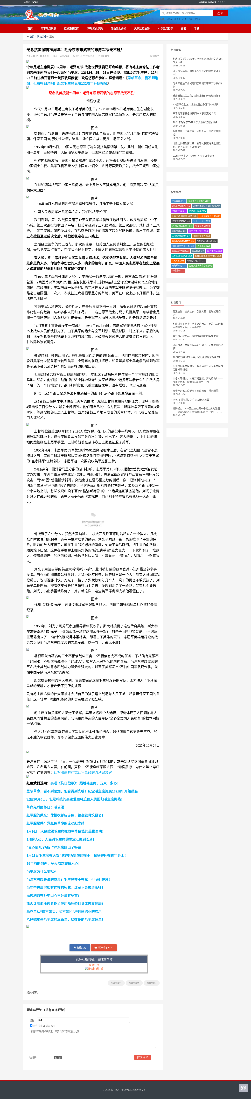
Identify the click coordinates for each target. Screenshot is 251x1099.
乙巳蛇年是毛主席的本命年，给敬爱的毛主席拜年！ (65, 920)
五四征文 (198, 251)
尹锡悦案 (178, 270)
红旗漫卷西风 (71, 28)
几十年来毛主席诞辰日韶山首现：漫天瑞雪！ (197, 390)
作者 (183, 28)
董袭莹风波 (179, 231)
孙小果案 (203, 246)
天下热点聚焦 (48, 28)
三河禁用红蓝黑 (181, 236)
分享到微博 (134, 983)
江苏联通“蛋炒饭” (182, 256)
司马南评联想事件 (199, 201)
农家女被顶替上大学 (183, 241)
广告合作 (222, 2)
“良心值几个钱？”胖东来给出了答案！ (55, 847)
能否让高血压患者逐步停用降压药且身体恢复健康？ (65, 904)
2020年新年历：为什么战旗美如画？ (192, 399)
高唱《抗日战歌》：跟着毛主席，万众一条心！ (85, 783)
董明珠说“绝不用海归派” (208, 256)
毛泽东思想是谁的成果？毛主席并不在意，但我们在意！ (69, 879)
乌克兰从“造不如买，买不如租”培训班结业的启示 (64, 912)
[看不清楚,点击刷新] (58, 1057)
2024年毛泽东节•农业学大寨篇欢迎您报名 (195, 122)
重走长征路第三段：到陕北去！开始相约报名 (197, 95)
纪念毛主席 (179, 211)
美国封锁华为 (201, 236)
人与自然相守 (165, 28)
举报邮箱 (212, 2)
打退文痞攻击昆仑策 (200, 266)
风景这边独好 (142, 28)
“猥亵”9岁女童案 (207, 241)
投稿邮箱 (203, 2)
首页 (30, 28)
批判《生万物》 (198, 231)
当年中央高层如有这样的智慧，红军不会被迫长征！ (65, 887)
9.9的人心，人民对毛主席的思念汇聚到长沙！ (61, 839)
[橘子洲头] (49, 14)
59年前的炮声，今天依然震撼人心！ (53, 863)
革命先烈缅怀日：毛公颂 (45, 807)
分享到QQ (151, 983)
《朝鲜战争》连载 (209, 216)
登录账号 (50, 1025)
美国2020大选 (180, 251)
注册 (36, 2)
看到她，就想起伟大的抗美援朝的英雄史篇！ (197, 336)
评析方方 (178, 201)
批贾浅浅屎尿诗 (181, 221)
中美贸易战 (202, 226)
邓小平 (177, 19)
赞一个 (105, 947)
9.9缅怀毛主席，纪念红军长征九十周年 (193, 155)
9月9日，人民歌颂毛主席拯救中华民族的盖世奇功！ (65, 831)
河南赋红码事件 (196, 261)
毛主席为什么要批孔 (41, 871)
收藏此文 (81, 947)
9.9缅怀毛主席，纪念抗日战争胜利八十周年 (196, 104)
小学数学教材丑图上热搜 (206, 206)
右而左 (169, 19)
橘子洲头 (114, 1089)
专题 (196, 28)
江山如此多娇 (118, 28)
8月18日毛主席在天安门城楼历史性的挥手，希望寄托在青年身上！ (77, 855)
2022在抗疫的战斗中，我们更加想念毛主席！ (197, 357)
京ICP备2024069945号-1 (133, 1089)
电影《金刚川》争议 (183, 246)
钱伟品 (197, 19)
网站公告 (42, 36)
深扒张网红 (214, 251)
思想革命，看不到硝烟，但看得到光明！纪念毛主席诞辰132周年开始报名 (82, 791)
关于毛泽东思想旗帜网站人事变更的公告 (194, 113)
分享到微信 (116, 983)
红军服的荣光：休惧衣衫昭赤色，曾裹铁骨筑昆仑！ (65, 815)
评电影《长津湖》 (182, 226)
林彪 (190, 19)
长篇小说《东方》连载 (184, 216)
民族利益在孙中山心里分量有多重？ (53, 896)
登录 (28, 2)
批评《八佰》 (201, 221)
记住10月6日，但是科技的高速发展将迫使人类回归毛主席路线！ (75, 799)
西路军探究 (179, 266)
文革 (184, 19)
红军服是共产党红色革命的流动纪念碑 (83, 772)
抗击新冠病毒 (197, 211)
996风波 (178, 261)
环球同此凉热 (95, 28)
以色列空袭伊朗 (181, 206)
